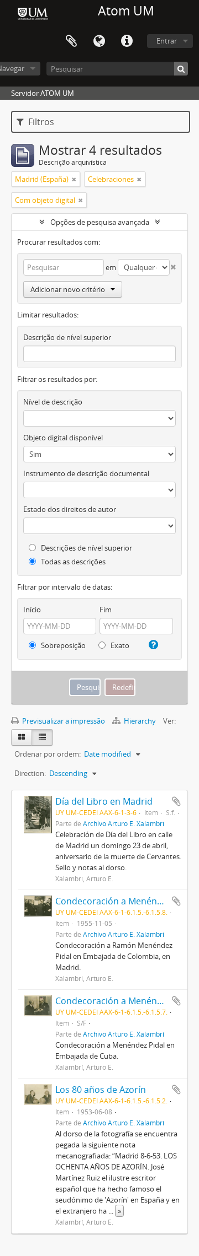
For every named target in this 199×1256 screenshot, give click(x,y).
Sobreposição (62, 645)
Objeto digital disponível (63, 438)
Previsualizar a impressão (62, 721)
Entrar (166, 41)
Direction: (30, 773)
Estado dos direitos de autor (69, 509)
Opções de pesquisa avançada (99, 222)
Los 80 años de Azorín (100, 1089)
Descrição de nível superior (67, 337)
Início (32, 609)
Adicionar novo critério (67, 289)
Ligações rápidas (126, 41)
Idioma (99, 41)
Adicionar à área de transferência (176, 801)
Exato (119, 645)
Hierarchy (140, 721)
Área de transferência (71, 41)
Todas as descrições (72, 562)
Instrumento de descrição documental (86, 473)
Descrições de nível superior (85, 548)
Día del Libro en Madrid (104, 801)
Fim (106, 609)
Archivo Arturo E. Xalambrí (123, 823)
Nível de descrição (52, 402)
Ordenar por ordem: (47, 754)
